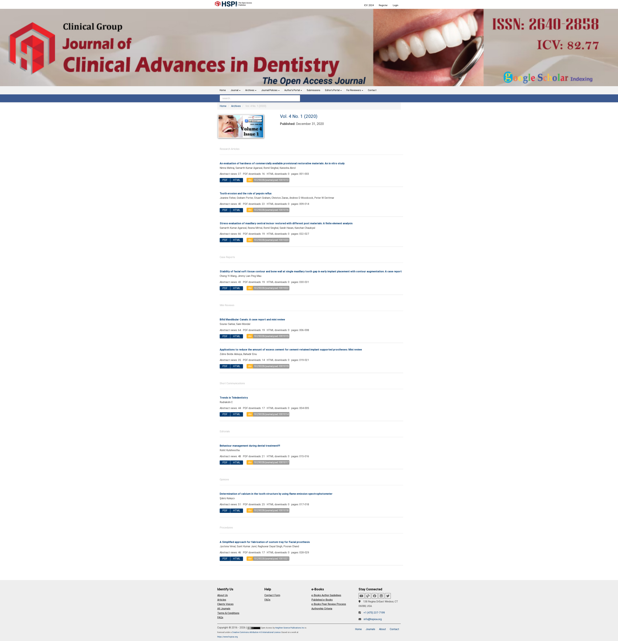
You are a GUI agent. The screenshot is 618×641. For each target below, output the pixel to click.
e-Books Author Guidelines (326, 595)
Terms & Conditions (228, 613)
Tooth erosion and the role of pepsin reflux (246, 193)
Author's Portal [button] (292, 90)
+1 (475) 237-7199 (374, 612)
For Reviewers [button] (353, 90)
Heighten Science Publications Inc (289, 628)
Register (383, 5)
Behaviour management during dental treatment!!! (250, 445)
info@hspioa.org (373, 619)
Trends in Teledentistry (234, 397)
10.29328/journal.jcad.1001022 (271, 288)
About (382, 629)
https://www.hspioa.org (227, 637)
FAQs (220, 617)
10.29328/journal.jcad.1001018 (271, 510)
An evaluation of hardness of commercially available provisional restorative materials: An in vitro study (282, 163)
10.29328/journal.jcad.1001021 (271, 558)
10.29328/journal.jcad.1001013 (271, 180)
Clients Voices (225, 604)
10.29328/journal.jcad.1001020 (271, 239)
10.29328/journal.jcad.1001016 (271, 209)
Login (395, 5)
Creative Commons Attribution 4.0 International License (256, 632)
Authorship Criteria (321, 608)
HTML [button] (236, 180)
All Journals (223, 608)
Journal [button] (235, 90)
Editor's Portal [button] (332, 90)
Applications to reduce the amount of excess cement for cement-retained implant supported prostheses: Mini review (291, 349)
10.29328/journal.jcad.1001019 (271, 366)
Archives (236, 106)
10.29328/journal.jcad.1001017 (271, 462)
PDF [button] (224, 180)
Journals (370, 629)
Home (223, 90)
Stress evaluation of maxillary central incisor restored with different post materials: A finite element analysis (286, 223)
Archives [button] (250, 90)
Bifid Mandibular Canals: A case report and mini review (252, 319)
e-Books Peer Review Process (328, 604)
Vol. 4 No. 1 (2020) (299, 116)
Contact (372, 90)
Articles (221, 599)
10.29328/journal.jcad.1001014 (271, 414)
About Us (222, 595)
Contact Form (272, 595)
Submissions (313, 90)
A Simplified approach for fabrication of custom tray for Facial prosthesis (265, 542)
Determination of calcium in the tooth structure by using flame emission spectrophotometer (276, 493)
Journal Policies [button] (269, 90)
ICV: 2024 (369, 5)
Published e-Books (322, 599)
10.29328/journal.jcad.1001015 (271, 336)
